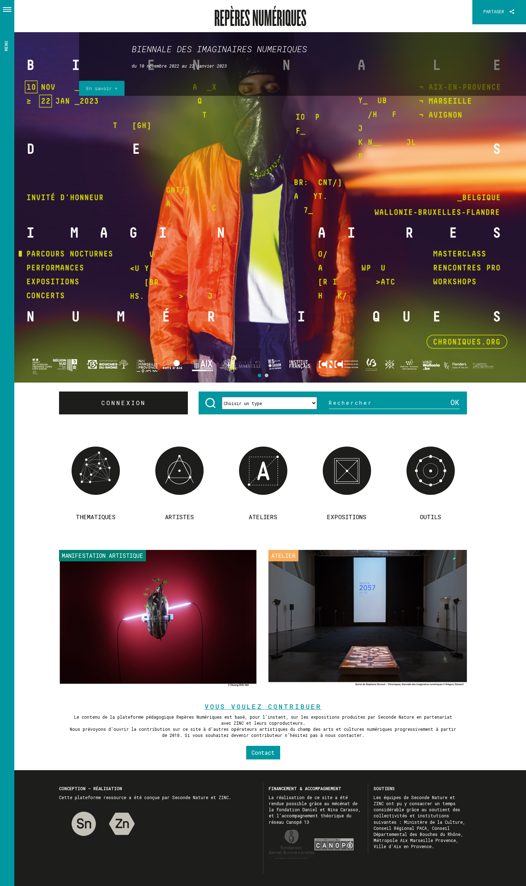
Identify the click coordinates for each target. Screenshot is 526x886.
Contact (263, 752)
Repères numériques (263, 12)
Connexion (123, 403)
